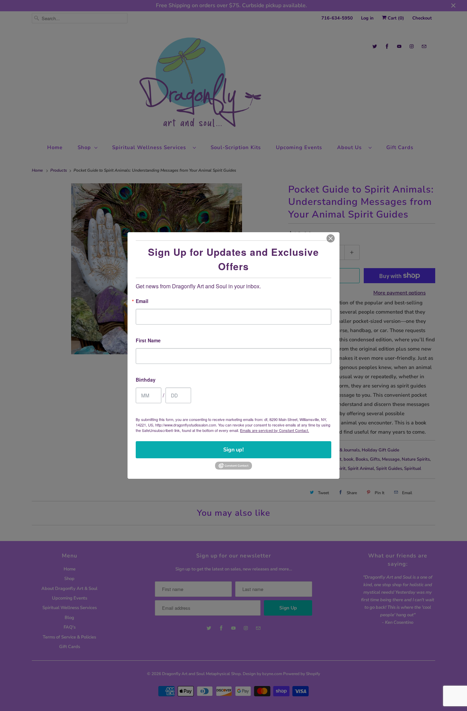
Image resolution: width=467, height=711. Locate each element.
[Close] (330, 238)
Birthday (146, 380)
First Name (148, 341)
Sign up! (233, 449)
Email (142, 301)
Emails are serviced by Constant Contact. (274, 430)
